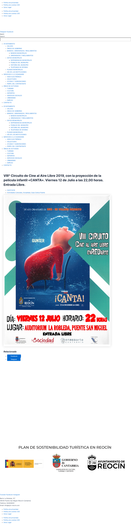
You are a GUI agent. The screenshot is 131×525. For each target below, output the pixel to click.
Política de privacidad (11, 2)
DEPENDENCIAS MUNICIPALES (21, 60)
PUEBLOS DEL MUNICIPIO (19, 62)
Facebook (14, 356)
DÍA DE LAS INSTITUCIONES (16, 72)
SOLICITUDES (11, 79)
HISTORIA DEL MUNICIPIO (19, 65)
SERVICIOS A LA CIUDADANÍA (14, 74)
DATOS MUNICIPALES (14, 58)
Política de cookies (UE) (12, 5)
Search (2, 34)
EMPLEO (10, 100)
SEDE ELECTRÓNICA (14, 77)
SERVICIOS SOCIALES (14, 95)
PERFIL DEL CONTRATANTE (16, 84)
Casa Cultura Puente (38, 192)
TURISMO (10, 88)
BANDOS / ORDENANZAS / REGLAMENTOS (22, 51)
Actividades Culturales (14, 192)
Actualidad (26, 192)
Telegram (14, 359)
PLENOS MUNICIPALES (15, 69)
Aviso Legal (7, 7)
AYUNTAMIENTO (9, 44)
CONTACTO (7, 102)
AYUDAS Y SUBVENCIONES (16, 81)
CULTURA (10, 91)
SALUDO (10, 46)
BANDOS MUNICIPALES (19, 53)
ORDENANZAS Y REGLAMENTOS (22, 55)
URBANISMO (11, 98)
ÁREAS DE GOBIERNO (14, 48)
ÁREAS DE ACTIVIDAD (11, 86)
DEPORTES (11, 93)
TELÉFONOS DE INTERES (19, 67)
